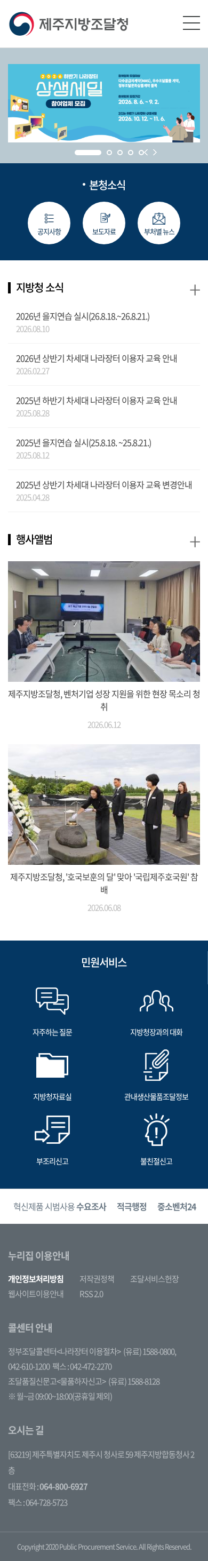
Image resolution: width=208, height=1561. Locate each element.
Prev (146, 152)
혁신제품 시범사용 (59, 1206)
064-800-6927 (63, 1486)
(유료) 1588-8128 (133, 1381)
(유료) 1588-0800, (149, 1351)
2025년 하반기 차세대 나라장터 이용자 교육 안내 (96, 400)
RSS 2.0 (91, 1294)
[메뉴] (191, 23)
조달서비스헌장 (154, 1279)
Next (155, 152)
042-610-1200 (29, 1366)
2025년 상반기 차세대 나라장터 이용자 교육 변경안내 (104, 484)
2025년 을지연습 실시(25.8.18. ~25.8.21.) (83, 442)
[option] (59, 1206)
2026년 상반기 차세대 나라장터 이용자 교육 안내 (96, 358)
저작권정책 (96, 1279)
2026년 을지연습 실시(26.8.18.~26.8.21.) (82, 315)
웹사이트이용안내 (35, 1294)
